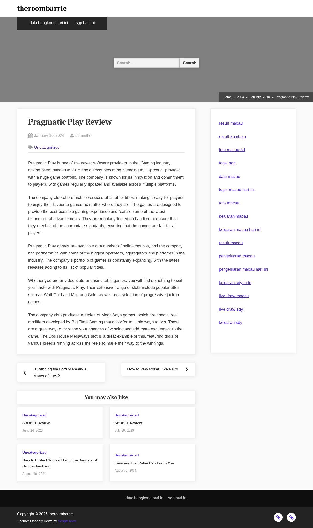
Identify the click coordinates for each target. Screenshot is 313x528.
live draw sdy (231, 309)
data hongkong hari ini (49, 23)
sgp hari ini (85, 23)
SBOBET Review (36, 423)
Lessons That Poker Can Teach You (144, 463)
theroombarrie (42, 8)
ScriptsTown (67, 521)
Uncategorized (47, 147)
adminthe (83, 135)
